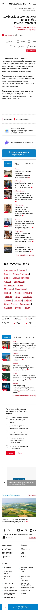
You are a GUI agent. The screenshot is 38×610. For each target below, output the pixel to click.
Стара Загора (10, 304)
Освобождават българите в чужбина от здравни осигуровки (21, 483)
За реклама (7, 567)
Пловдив (27, 293)
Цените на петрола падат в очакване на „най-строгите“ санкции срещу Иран (24, 378)
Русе (18, 296)
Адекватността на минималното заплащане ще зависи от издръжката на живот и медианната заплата (24, 237)
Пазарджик (20, 289)
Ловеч (20, 285)
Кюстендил (9, 285)
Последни (8, 164)
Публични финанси (19, 479)
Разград (9, 296)
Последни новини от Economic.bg (24, 395)
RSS (34, 530)
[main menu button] (35, 4)
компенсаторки (22, 119)
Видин (7, 278)
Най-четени (17, 164)
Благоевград (10, 270)
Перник (7, 293)
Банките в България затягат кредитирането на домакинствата (23, 174)
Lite (22, 553)
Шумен (18, 308)
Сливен (8, 300)
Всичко (24, 557)
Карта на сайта (25, 576)
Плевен (17, 293)
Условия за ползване (27, 588)
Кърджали (19, 281)
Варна (7, 274)
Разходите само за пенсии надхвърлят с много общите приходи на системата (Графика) (24, 196)
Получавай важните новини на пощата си (19, 534)
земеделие (7, 119)
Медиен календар (9, 597)
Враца (16, 278)
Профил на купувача (10, 590)
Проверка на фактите (8, 572)
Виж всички (32, 495)
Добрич (7, 281)
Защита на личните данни (27, 568)
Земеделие (31, 8)
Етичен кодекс (8, 583)
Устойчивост (7, 549)
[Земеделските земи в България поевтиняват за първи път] (19, 507)
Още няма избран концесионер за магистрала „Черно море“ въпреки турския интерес (24, 211)
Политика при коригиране (25, 579)
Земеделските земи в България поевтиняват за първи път (15, 520)
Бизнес (24, 545)
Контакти (7, 579)
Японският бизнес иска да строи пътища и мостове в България (24, 185)
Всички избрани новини (25, 255)
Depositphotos (26, 608)
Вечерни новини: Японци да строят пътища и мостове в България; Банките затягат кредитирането (24, 347)
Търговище (25, 304)
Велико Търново (21, 274)
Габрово (25, 278)
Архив (20, 453)
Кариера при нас (9, 588)
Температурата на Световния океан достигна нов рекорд (23, 358)
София (27, 300)
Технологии (7, 553)
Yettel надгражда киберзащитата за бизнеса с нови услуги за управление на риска (24, 389)
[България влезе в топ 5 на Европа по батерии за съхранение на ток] (8, 248)
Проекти (6, 557)
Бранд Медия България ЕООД (26, 584)
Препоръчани (29, 164)
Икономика (22, 8)
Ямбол (27, 308)
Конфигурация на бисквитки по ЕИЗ (9, 594)
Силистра (27, 296)
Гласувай (10, 453)
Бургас (22, 270)
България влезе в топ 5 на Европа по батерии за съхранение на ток (24, 249)
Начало (15, 8)
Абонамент (7, 576)
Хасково (8, 308)
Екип (22, 572)
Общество (25, 549)
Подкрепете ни (25, 590)
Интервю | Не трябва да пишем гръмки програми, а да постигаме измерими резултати (24, 224)
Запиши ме (32, 537)
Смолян (18, 300)
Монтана (8, 289)
